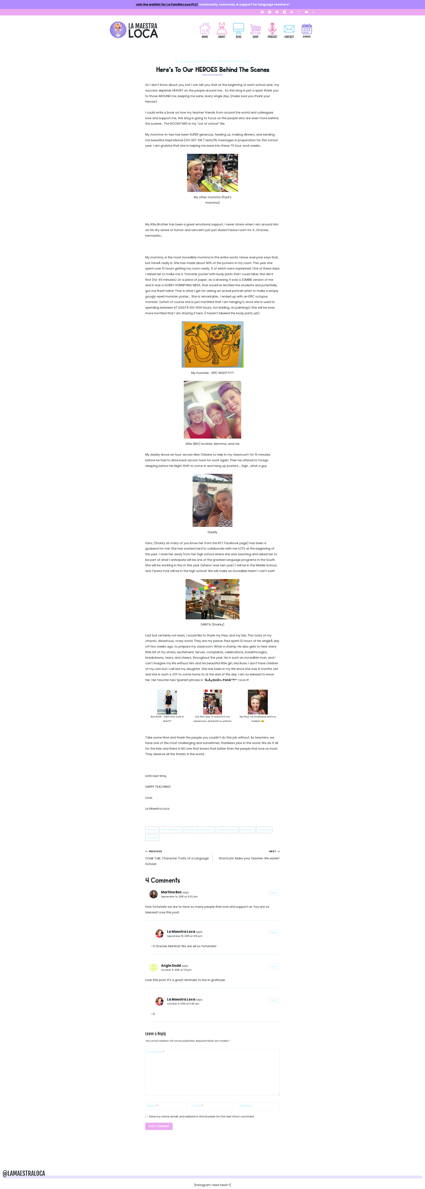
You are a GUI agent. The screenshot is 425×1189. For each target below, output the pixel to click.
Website (245, 1106)
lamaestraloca (171, 829)
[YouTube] (306, 12)
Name (152, 1106)
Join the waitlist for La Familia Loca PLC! (167, 4)
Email (198, 1106)
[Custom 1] (299, 12)
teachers (247, 829)
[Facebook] (262, 12)
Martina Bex (171, 892)
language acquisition (199, 829)
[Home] (176, 61)
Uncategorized (212, 74)
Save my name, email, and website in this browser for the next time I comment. (202, 1116)
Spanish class (227, 829)
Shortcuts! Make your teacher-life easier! (249, 855)
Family (152, 829)
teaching (264, 829)
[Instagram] (270, 12)
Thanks (152, 837)
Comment (155, 1052)
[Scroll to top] (417, 1176)
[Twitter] (292, 12)
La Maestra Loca (181, 931)
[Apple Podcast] (284, 12)
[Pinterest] (277, 12)
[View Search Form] (313, 12)
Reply (273, 893)
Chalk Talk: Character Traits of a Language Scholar (177, 858)
